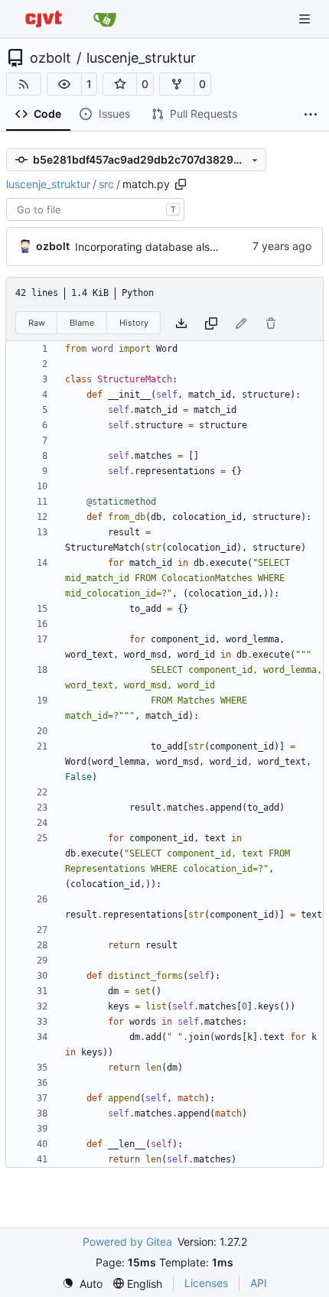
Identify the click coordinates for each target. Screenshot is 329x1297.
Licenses (206, 1282)
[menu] (82, 1283)
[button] (64, 84)
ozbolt (50, 58)
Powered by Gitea (127, 1241)
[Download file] (181, 323)
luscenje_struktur (141, 58)
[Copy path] (180, 184)
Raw (36, 322)
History (133, 322)
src (106, 183)
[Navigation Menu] (306, 18)
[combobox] (95, 209)
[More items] (310, 115)
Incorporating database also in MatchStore (181, 246)
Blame (82, 322)
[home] (44, 18)
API (258, 1282)
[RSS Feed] (23, 84)
